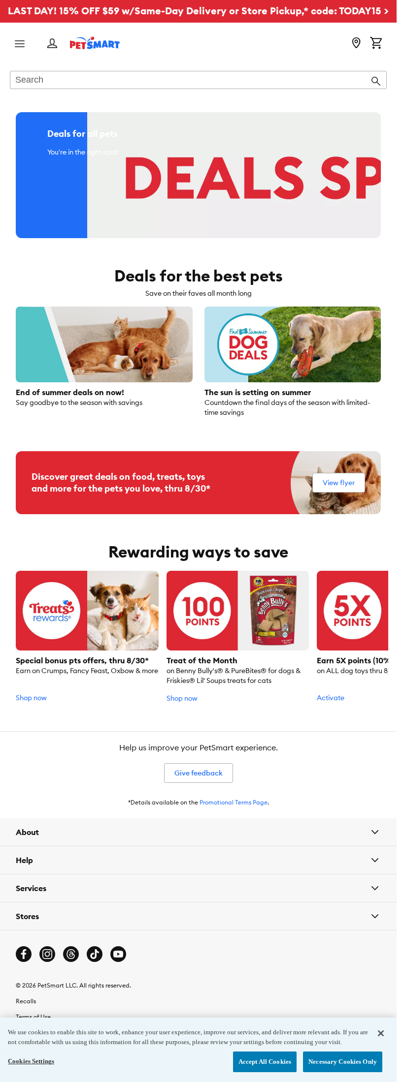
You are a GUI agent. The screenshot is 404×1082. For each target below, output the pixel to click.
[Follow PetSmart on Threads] (71, 954)
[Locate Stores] (356, 43)
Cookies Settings (31, 1061)
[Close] (381, 1033)
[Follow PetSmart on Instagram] (47, 954)
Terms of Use (33, 1016)
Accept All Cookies (264, 1061)
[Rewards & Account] (52, 44)
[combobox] (198, 81)
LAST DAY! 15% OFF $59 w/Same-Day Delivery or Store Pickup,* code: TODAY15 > (198, 10)
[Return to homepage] (95, 42)
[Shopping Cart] (376, 44)
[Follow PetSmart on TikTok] (94, 954)
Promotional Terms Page (234, 802)
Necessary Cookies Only (342, 1061)
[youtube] (118, 954)
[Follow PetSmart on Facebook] (24, 954)
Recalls (26, 1001)
